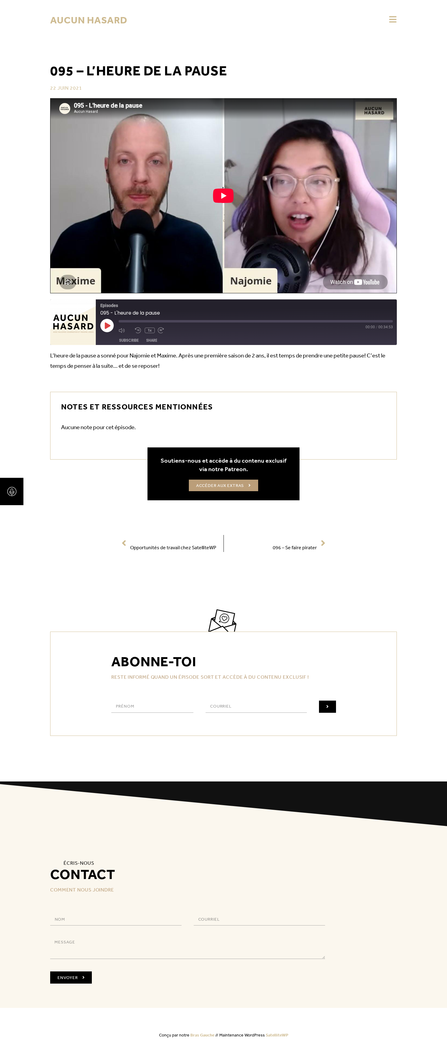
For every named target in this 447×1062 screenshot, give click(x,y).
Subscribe (129, 340)
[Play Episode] (107, 325)
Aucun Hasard (88, 20)
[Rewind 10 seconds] (138, 330)
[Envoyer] (327, 707)
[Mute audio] (125, 330)
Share (151, 340)
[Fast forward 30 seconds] (164, 330)
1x (150, 330)
